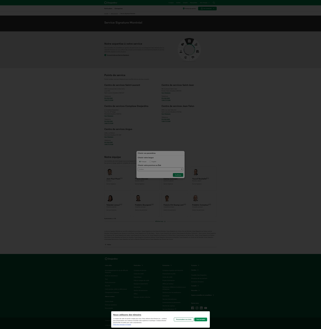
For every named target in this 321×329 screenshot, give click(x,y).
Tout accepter (200, 319)
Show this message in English (122, 324)
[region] (160, 319)
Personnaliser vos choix (183, 319)
